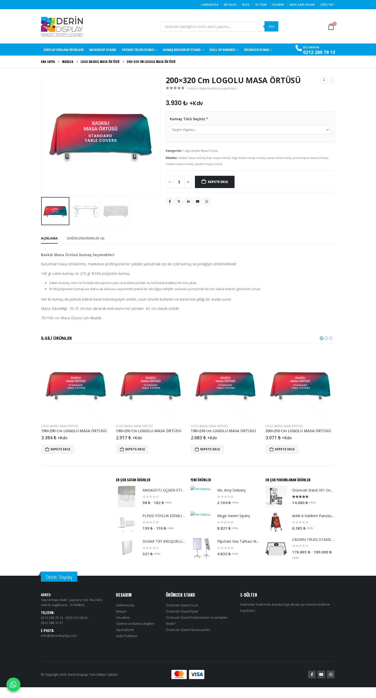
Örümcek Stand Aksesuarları (188, 629)
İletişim (261, 4)
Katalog (230, 4)
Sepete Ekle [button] (60, 449)
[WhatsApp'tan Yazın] (13, 685)
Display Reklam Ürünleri (63, 50)
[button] (42, 135)
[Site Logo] (62, 26)
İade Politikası (127, 636)
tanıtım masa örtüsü (209, 164)
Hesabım (278, 4)
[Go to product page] (76, 385)
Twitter (179, 201)
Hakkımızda (209, 4)
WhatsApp (207, 201)
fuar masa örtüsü (218, 158)
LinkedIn (188, 201)
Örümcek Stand (256, 50)
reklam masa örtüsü (179, 164)
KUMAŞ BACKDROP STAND (182, 50)
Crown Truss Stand (138, 50)
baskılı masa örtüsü (192, 158)
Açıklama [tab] (49, 238)
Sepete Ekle (218, 181)
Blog (246, 4)
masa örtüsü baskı (279, 158)
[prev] (323, 80)
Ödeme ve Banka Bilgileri (135, 623)
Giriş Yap (327, 4)
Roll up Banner (222, 50)
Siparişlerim (125, 629)
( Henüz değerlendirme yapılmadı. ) (212, 88)
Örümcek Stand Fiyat (182, 611)
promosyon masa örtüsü (310, 158)
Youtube (321, 674)
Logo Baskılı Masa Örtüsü (200, 150)
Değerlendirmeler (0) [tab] (85, 238)
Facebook (170, 201)
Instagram (331, 674)
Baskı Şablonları (302, 4)
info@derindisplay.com (59, 635)
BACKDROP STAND (102, 50)
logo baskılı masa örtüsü (248, 158)
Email (197, 201)
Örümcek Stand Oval (182, 605)
